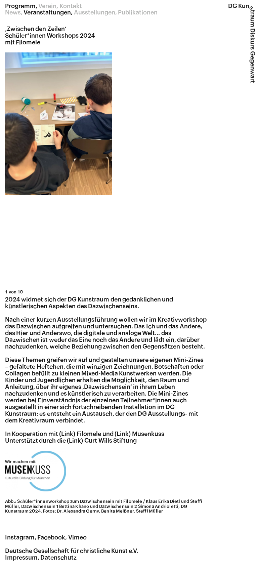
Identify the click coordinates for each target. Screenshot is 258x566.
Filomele (89, 434)
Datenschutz (58, 558)
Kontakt (70, 6)
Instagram (20, 537)
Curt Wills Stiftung (110, 441)
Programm (20, 6)
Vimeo (77, 537)
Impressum (21, 558)
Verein (47, 6)
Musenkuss (148, 434)
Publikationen (138, 12)
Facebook (51, 537)
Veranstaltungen (47, 12)
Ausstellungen (94, 12)
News (13, 12)
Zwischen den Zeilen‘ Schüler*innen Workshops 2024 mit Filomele (50, 35)
